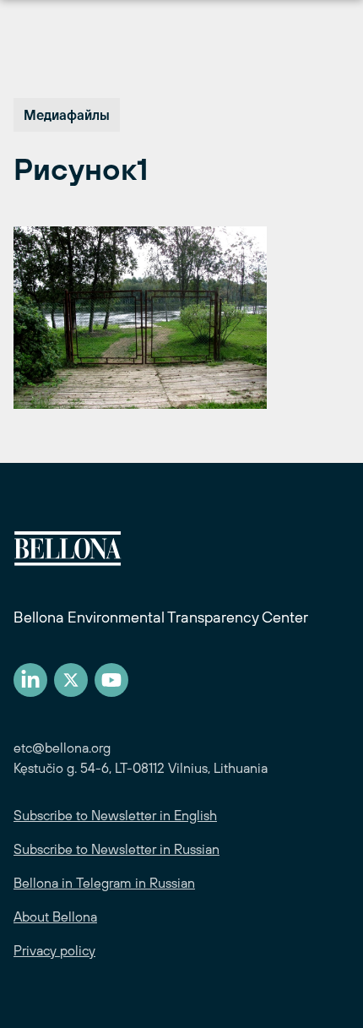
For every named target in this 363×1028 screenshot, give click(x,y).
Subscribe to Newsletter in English (115, 815)
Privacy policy (54, 950)
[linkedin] (30, 680)
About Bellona (55, 916)
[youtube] (111, 680)
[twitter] (71, 680)
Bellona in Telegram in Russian (104, 882)
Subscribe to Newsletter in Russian (116, 849)
